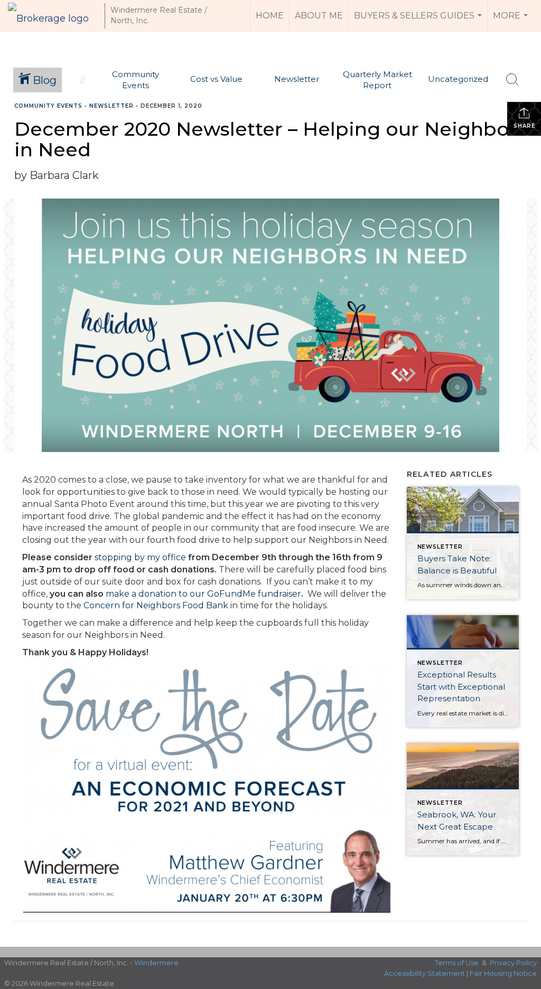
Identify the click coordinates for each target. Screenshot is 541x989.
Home (270, 16)
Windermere (156, 962)
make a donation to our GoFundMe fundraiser (203, 594)
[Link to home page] (53, 16)
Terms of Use (457, 962)
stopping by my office (140, 557)
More (511, 21)
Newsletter (111, 105)
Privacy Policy (513, 962)
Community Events (48, 105)
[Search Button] (512, 79)
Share (524, 126)
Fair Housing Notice (503, 973)
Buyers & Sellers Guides (419, 21)
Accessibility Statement (424, 973)
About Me (319, 16)
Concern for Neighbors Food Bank (155, 605)
